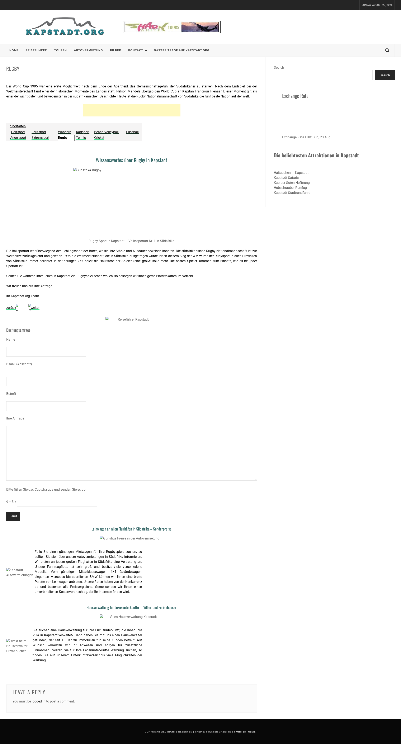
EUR (308, 137)
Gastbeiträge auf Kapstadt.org (181, 50)
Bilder (115, 50)
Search (279, 67)
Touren (60, 50)
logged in (38, 701)
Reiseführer (36, 50)
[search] (387, 50)
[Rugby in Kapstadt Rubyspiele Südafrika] (131, 202)
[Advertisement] (131, 110)
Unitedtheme (246, 731)
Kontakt (135, 50)
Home (14, 50)
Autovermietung (88, 50)
